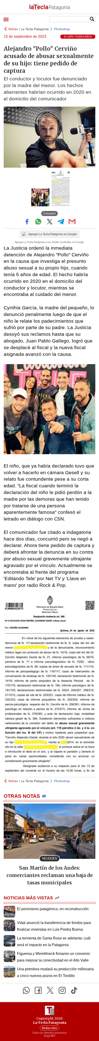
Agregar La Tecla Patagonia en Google (52, 234)
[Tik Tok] (74, 990)
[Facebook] (38, 990)
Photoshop (62, 29)
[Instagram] (62, 990)
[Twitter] (50, 990)
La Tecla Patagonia (35, 29)
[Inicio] (49, 7)
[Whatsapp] (26, 990)
